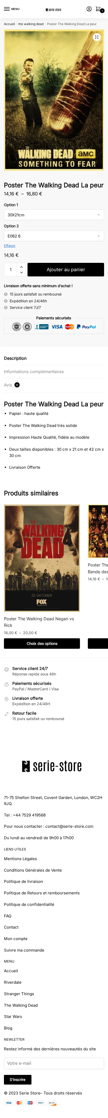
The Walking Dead (21, 1005)
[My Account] (89, 9)
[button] (97, 37)
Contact (11, 927)
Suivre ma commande (24, 950)
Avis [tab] (11, 384)
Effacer (9, 246)
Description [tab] (15, 358)
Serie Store (29, 1093)
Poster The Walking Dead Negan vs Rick (39, 622)
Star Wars (13, 1016)
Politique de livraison (23, 881)
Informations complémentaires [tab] (34, 371)
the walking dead (31, 24)
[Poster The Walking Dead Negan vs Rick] (42, 558)
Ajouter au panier (66, 269)
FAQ (7, 915)
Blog (8, 1028)
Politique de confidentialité (29, 904)
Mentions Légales (20, 858)
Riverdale (12, 982)
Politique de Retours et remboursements (42, 892)
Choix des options (42, 643)
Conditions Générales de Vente (33, 870)
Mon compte (16, 938)
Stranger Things (19, 993)
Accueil (9, 24)
